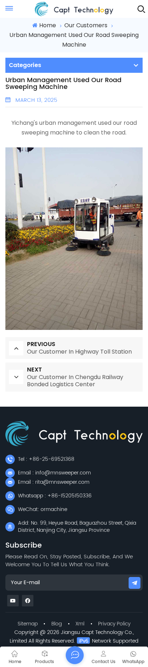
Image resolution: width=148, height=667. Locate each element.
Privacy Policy (114, 624)
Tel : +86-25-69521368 (46, 459)
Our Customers (85, 25)
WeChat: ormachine (42, 509)
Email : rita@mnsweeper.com (53, 482)
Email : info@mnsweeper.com (54, 473)
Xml (79, 624)
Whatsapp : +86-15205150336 (55, 496)
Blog (56, 624)
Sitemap (28, 624)
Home (47, 25)
